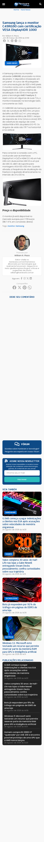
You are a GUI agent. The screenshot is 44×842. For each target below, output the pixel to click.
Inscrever (22, 479)
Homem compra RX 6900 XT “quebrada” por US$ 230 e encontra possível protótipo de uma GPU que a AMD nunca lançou (22, 736)
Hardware (11, 512)
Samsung (20, 226)
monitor (11, 226)
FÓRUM (25, 444)
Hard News (25, 10)
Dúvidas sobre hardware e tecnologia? (22, 449)
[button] (3, 4)
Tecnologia (11, 598)
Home (16, 10)
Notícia (9, 637)
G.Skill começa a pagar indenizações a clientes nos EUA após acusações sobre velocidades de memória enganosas (21, 523)
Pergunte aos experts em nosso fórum (22, 451)
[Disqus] (22, 333)
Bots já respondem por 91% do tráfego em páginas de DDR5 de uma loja (19, 607)
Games (9, 554)
